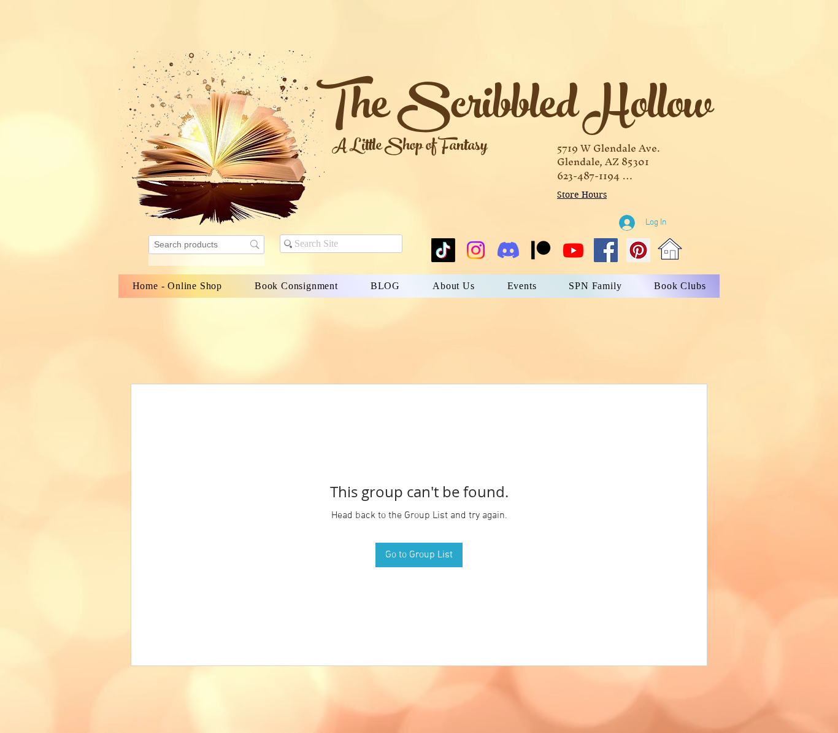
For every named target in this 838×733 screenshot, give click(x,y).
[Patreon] (541, 250)
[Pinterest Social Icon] (638, 250)
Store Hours (582, 194)
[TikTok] (443, 250)
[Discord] (508, 250)
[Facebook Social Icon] (606, 250)
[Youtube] (573, 250)
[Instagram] (476, 250)
